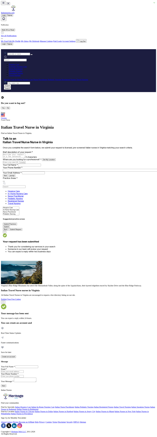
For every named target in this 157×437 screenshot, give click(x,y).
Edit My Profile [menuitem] (14, 41)
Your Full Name (10, 165)
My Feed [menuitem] (4, 41)
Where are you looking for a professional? (22, 159)
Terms (54, 422)
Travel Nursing (14, 75)
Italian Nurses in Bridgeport (27, 409)
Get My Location (49, 160)
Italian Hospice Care (23, 407)
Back (5, 229)
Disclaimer (62, 422)
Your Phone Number (12, 167)
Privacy (42, 422)
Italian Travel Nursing (122, 407)
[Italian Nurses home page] (13, 10)
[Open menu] (3, 3)
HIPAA (76, 422)
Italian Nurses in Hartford (63, 411)
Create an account (8, 357)
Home (3, 113)
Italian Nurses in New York (125, 411)
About (3, 422)
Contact (9, 422)
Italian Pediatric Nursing (84, 407)
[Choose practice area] (4, 181)
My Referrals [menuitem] (34, 41)
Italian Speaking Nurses (140, 407)
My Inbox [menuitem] (25, 41)
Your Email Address (12, 172)
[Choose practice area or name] (32, 54)
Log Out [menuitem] (82, 41)
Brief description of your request (18, 152)
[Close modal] (3, 302)
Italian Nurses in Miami (105, 411)
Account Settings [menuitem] (68, 41)
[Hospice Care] (11, 208)
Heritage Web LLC (18, 432)
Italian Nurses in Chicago (24, 411)
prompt (12, 176)
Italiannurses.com (7, 13)
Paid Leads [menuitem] (57, 41)
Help (37, 422)
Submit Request (15, 229)
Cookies (49, 422)
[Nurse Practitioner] (11, 212)
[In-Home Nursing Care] (11, 210)
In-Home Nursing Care (18, 67)
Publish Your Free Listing (11, 299)
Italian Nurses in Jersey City (84, 411)
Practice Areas (10, 178)
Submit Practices (10, 224)
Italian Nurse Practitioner (64, 407)
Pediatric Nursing (15, 71)
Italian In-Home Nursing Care (43, 407)
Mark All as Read (8, 30)
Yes (3, 108)
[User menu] (2, 38)
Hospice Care (14, 64)
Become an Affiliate (26, 422)
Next (5, 176)
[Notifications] (3, 18)
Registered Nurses (16, 73)
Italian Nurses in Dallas (44, 411)
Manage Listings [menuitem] (46, 41)
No (8, 108)
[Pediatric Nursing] (11, 214)
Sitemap (83, 422)
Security (69, 422)
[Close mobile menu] (8, 3)
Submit (6, 227)
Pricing (15, 422)
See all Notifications (9, 36)
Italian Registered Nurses (103, 407)
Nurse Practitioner (16, 69)
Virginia (4, 118)
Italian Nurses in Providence (22, 414)
